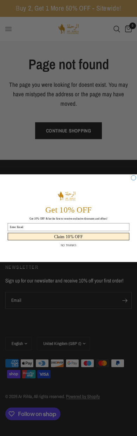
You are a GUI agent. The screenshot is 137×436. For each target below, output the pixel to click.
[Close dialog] (133, 177)
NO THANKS (69, 245)
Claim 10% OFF (68, 236)
